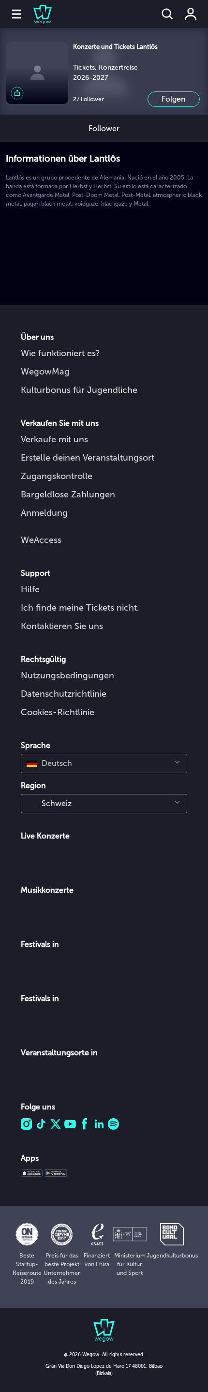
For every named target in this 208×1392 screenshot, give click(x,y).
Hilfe (30, 589)
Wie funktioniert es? (60, 353)
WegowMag (45, 371)
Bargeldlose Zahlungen (68, 494)
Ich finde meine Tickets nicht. (80, 608)
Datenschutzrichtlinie (63, 694)
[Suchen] (167, 14)
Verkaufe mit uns (54, 439)
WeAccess (41, 540)
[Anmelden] (190, 14)
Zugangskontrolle (56, 476)
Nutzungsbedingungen (67, 675)
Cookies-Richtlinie (57, 712)
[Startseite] (36, 14)
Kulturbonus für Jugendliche (79, 390)
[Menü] (16, 14)
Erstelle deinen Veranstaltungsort (87, 458)
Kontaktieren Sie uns (62, 626)
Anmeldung (44, 513)
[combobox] (104, 763)
